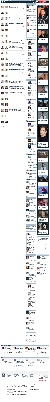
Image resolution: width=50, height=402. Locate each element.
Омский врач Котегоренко (31, 272)
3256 (45, 146)
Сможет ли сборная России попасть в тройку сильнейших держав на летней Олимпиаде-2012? (16, 81)
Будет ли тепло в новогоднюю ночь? (14, 6)
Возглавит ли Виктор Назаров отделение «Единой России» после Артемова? (16, 87)
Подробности (31, 376)
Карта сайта (8, 376)
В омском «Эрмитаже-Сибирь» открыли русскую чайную (32, 220)
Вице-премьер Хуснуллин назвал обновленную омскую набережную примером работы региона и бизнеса (32, 211)
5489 (46, 353)
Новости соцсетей (41, 149)
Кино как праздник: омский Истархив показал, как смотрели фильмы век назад (43, 68)
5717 (34, 351)
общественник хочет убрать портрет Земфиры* (32, 280)
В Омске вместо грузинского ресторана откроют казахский (31, 348)
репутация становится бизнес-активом (32, 248)
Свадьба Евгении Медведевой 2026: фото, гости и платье (42, 242)
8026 (34, 189)
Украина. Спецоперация (31, 60)
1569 (34, 217)
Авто (23, 374)
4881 (33, 249)
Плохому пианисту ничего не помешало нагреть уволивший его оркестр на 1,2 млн (32, 187)
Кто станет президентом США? (13, 46)
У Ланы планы (29, 39)
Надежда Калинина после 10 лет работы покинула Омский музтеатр (32, 323)
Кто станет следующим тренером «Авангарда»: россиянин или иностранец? (16, 92)
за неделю (9, 345)
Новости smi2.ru (39, 277)
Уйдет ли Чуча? (11, 17)
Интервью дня (29, 99)
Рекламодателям (9, 375)
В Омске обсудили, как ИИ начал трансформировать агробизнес (32, 227)
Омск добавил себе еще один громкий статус (32, 252)
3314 (34, 270)
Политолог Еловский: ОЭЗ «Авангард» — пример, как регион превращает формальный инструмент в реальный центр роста (44, 348)
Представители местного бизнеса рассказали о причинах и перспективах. (8, 363)
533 (34, 203)
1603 (34, 260)
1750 (45, 123)
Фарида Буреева (31, 266)
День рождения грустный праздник (32, 278)
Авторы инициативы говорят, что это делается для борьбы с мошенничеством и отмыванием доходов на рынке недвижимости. (20, 364)
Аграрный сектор (24, 375)
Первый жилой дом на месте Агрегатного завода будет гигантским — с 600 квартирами (32, 201)
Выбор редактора (4, 357)
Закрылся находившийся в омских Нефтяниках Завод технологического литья (32, 205)
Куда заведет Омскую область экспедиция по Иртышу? (43, 360)
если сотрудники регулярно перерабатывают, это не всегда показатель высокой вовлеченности (32, 235)
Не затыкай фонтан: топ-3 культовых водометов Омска (42, 108)
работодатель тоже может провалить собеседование (32, 240)
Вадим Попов (31, 242)
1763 (45, 97)
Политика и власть (16, 374)
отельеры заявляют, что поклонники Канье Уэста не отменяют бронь (32, 183)
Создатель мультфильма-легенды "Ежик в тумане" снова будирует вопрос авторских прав (32, 328)
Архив (27, 36)
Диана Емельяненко (32, 238)
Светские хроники (30, 310)
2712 (34, 213)
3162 (34, 177)
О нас (7, 374)
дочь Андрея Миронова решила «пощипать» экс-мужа (32, 193)
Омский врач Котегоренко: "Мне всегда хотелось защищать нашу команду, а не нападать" (43, 121)
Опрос (30, 375)
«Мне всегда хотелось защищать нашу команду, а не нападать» (32, 275)
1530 (34, 265)
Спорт (38, 44)
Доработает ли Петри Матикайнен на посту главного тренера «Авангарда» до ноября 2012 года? (16, 64)
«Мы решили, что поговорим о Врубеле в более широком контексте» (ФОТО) (32, 268)
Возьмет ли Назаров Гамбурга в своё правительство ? (17, 103)
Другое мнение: (28, 339)
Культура (15, 376)
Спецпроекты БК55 (30, 283)
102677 (35, 8)
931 (34, 207)
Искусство (39, 7)
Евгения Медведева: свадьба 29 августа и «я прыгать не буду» (42, 248)
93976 (24, 366)
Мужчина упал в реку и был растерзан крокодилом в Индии (42, 245)
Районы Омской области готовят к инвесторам (32, 359)
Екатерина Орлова (32, 247)
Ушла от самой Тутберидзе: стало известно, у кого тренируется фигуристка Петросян (42, 54)
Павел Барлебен (31, 250)
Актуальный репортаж (31, 121)
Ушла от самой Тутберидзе (31, 257)
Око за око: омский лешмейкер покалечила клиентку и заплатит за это (43, 82)
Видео (23, 377)
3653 (33, 246)
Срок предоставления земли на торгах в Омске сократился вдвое (32, 216)
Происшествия (16, 378)
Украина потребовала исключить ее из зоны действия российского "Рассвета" (43, 239)
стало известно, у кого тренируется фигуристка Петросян (32, 259)
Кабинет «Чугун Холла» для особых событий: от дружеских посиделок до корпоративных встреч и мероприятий (32, 11)
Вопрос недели (29, 170)
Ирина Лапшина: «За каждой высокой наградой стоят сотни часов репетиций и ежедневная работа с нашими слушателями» (20, 349)
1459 (34, 229)
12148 (33, 252)
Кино (38, 58)
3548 (33, 241)
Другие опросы (28, 341)
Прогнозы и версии (30, 154)
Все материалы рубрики (29, 222)
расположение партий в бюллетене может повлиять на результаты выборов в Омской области (32, 245)
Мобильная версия (37, 2)
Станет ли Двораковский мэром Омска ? (15, 109)
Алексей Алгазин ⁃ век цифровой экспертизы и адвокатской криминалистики (32, 6)
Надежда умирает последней (31, 181)
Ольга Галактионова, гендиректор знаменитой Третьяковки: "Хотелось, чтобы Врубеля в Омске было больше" (43, 39)
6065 (45, 270)
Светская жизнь (40, 5)
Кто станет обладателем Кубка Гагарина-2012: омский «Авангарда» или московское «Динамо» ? (17, 115)
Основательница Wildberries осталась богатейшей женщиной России (43, 95)
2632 (34, 321)
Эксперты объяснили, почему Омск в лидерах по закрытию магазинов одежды (7, 360)
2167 (34, 281)
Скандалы (28, 179)
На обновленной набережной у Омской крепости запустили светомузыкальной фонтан (8, 348)
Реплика (28, 15)
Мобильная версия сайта (42, 380)
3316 (45, 42)
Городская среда (30, 137)
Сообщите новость (44, 2)
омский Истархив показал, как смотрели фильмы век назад (32, 264)
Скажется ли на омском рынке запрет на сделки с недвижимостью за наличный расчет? (19, 360)
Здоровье (39, 111)
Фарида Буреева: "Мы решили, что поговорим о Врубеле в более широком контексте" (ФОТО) (43, 26)
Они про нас (31, 374)
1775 (34, 221)
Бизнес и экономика (16, 375)
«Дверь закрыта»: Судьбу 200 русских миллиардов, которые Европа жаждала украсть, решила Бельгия (43, 250)
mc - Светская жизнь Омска (35, 0)
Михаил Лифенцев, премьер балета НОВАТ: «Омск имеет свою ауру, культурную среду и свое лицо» (42, 144)
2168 (45, 260)
